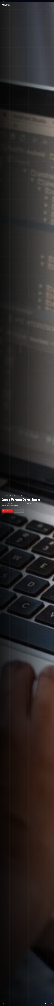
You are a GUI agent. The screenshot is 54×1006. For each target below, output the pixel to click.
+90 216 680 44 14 (39, 1)
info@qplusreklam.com (48, 1)
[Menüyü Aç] (51, 5)
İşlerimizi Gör (6, 510)
